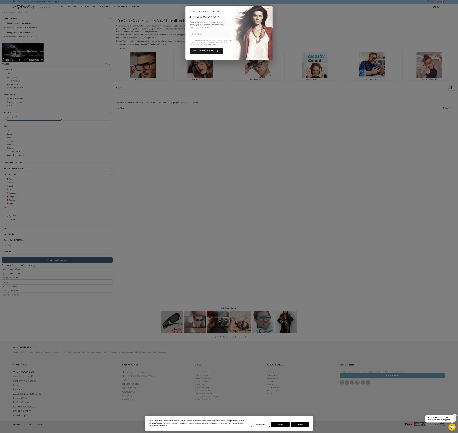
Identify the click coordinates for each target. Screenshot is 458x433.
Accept (300, 424)
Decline (280, 424)
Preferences (260, 424)
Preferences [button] (163, 426)
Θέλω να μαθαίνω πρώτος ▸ (206, 51)
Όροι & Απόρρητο (210, 45)
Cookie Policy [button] (213, 423)
